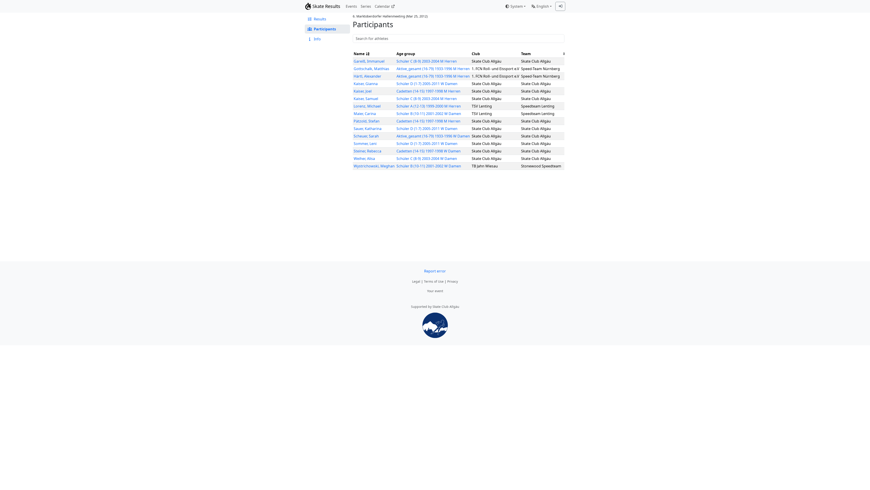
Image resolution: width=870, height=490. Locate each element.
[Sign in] (560, 6)
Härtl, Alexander (367, 76)
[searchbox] (458, 38)
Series (366, 6)
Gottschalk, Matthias (371, 68)
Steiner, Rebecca (367, 151)
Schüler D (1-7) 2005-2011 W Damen (426, 83)
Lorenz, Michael (367, 106)
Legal (416, 281)
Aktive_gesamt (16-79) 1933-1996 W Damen (433, 136)
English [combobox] (542, 6)
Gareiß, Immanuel (369, 61)
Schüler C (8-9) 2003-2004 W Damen (426, 158)
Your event (435, 291)
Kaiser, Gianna (366, 83)
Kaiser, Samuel (366, 98)
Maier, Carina (365, 113)
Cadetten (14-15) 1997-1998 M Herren (428, 91)
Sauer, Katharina (368, 128)
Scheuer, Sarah (366, 136)
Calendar (382, 6)
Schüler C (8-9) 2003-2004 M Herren (426, 61)
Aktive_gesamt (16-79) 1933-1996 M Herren (433, 68)
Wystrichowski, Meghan (374, 166)
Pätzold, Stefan (366, 121)
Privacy (452, 281)
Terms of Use (434, 281)
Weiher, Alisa (364, 158)
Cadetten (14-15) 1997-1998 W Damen (428, 151)
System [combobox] (516, 6)
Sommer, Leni (365, 143)
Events (351, 6)
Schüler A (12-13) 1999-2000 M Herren (428, 106)
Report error (435, 271)
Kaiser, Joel (363, 91)
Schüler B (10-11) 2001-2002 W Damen (428, 113)
